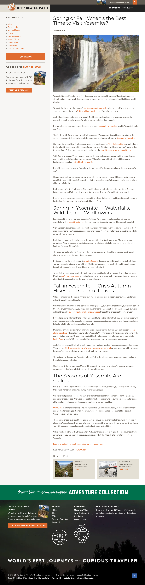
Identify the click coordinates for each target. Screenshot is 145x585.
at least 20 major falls (75, 222)
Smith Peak (58, 339)
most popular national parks (95, 108)
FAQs (54, 516)
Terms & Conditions (15, 578)
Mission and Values (81, 510)
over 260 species (91, 261)
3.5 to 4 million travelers (87, 111)
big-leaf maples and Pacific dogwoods (84, 312)
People (10, 33)
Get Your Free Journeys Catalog (28, 525)
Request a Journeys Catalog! (120, 2)
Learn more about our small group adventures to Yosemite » (78, 444)
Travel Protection (30, 578)
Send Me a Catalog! (19, 90)
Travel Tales (12, 45)
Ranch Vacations (14, 36)
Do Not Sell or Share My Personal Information (77, 578)
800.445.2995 (127, 8)
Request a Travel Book (60, 519)
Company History (80, 519)
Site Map (55, 578)
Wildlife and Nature (15, 48)
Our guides (57, 408)
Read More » (80, 469)
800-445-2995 (32, 66)
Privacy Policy (44, 578)
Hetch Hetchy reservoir (82, 162)
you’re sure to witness (70, 276)
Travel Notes (81, 450)
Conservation (13, 27)
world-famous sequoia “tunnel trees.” (116, 150)
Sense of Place (13, 39)
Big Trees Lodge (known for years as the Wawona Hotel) (88, 348)
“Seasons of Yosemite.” (126, 138)
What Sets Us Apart (81, 513)
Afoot (9, 24)
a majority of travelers (108, 126)
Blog (54, 513)
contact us (114, 8)
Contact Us (26, 57)
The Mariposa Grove (116, 144)
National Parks (13, 30)
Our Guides (78, 516)
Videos (54, 510)
